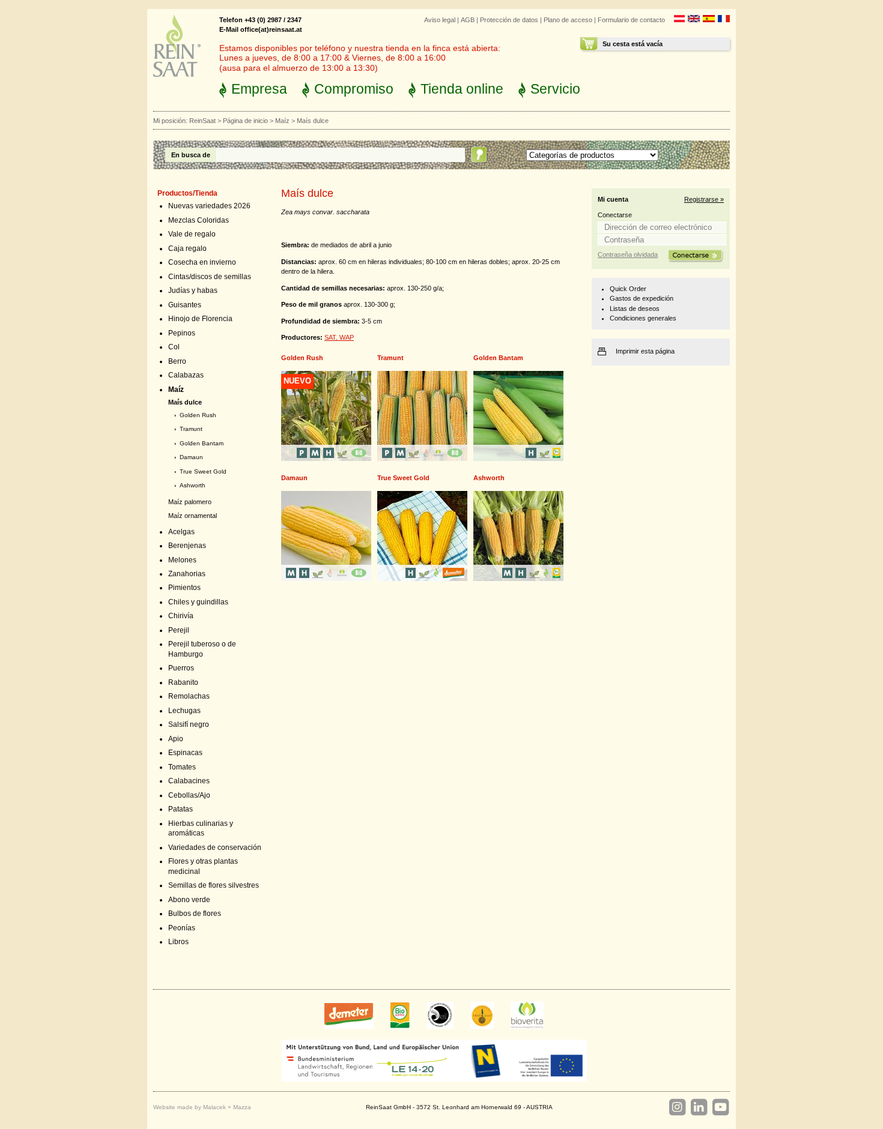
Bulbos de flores (194, 913)
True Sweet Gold (203, 471)
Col (174, 347)
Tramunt (191, 429)
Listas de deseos (635, 308)
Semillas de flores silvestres (213, 885)
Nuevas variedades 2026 (209, 206)
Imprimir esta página (645, 351)
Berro (177, 361)
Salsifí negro (188, 724)
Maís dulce (185, 402)
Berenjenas (187, 545)
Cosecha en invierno (202, 262)
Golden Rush (198, 415)
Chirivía (180, 616)
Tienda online (461, 89)
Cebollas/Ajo (189, 795)
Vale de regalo (192, 234)
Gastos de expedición (641, 298)
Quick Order (628, 288)
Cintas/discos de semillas (209, 276)
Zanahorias (186, 574)
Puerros (181, 668)
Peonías (181, 928)
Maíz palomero (189, 501)
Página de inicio (245, 120)
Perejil (178, 630)
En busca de (190, 154)
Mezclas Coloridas (198, 220)
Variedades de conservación (214, 847)
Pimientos (184, 587)
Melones (182, 560)
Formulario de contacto (631, 19)
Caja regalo (187, 248)
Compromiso (353, 89)
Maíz (282, 120)
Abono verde (189, 900)
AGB (468, 19)
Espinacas (185, 752)
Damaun (191, 457)
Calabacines (189, 781)
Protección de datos (509, 19)
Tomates (182, 767)
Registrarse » (704, 199)
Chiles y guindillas (198, 602)
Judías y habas (192, 290)
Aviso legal (439, 19)
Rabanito (183, 682)
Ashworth (192, 485)
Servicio (555, 89)
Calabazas (186, 375)
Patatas (180, 809)
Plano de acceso (568, 19)
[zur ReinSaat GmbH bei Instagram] (677, 1107)
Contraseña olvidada (628, 254)
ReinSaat (202, 120)
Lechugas (184, 710)
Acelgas (181, 532)
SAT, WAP (339, 337)
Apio (175, 739)
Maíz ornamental (192, 515)
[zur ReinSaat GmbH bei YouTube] (720, 1107)
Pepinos (181, 333)
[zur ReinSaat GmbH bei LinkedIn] (698, 1107)
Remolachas (189, 696)
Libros (178, 942)
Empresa (259, 89)
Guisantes (184, 305)
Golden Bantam (201, 443)
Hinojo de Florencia (200, 319)
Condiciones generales (643, 318)
